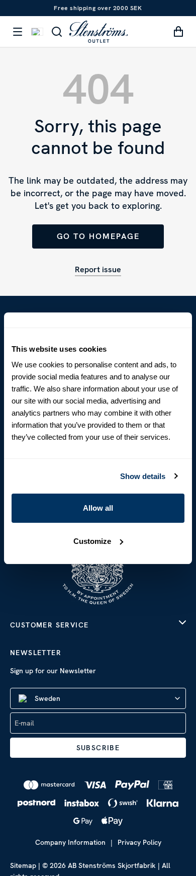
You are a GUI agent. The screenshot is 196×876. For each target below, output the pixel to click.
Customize (92, 541)
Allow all (98, 508)
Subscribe (98, 747)
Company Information (70, 842)
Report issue (98, 269)
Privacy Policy (139, 842)
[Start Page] (98, 31)
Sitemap (23, 865)
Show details (142, 476)
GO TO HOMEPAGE (98, 236)
